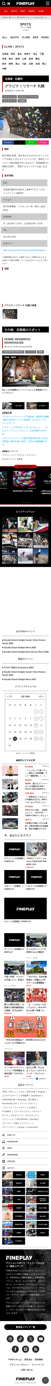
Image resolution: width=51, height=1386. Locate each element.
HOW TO (11, 1135)
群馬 (17, 58)
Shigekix (41, 1092)
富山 (17, 64)
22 (36, 732)
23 (41, 732)
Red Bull (34, 1119)
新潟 (31, 58)
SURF (22, 11)
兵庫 (31, 64)
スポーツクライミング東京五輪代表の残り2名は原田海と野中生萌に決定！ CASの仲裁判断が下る (25, 441)
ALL (6, 11)
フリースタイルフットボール (26, 1111)
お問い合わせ (27, 1370)
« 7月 (9, 696)
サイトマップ (38, 1364)
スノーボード (20, 1107)
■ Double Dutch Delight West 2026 (19, 647)
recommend (32, 1127)
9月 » (41, 696)
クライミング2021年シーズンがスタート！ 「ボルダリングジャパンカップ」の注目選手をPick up (25, 430)
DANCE (32, 11)
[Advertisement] (25, 595)
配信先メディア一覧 (25, 1327)
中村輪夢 (24, 1095)
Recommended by (29, 1078)
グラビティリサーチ (28, 97)
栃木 (11, 58)
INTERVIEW (22, 1119)
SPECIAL (11, 1161)
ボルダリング (9, 101)
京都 (37, 64)
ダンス (5, 1115)
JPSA (4, 1092)
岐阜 (4, 64)
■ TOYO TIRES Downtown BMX (18, 667)
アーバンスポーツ (28, 1103)
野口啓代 (32, 1099)
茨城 (4, 58)
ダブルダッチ (31, 1115)
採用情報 (39, 1359)
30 (41, 738)
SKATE (14, 11)
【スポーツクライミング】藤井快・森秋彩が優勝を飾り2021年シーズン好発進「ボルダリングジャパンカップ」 (25, 419)
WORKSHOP (12, 1141)
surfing (32, 1107)
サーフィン (26, 1123)
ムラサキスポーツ (10, 1095)
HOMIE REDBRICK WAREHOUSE (13, 352)
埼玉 (35, 54)
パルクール (7, 1107)
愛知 (37, 58)
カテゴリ (11, 1168)
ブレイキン (7, 1123)
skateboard (36, 1095)
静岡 (11, 64)
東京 (20, 54)
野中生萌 (31, 1092)
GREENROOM (8, 1099)
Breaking (22, 1099)
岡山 (44, 64)
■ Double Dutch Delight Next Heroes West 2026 (25, 652)
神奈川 (27, 54)
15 (36, 725)
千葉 (42, 54)
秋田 (13, 54)
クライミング (9, 97)
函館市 (40, 352)
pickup (21, 1127)
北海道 (5, 54)
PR (10, 1092)
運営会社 (28, 1359)
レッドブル (20, 1092)
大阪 (24, 64)
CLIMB (41, 11)
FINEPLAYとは (15, 1359)
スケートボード (9, 1127)
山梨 (24, 58)
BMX (36, 37)
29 (36, 738)
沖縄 (4, 68)
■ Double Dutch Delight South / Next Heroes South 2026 (24, 642)
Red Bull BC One (9, 1103)
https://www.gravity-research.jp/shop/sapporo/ (24, 250)
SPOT (9, 1148)
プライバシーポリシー (19, 1364)
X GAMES (6, 1111)
